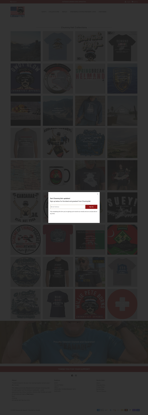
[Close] (98, 194)
